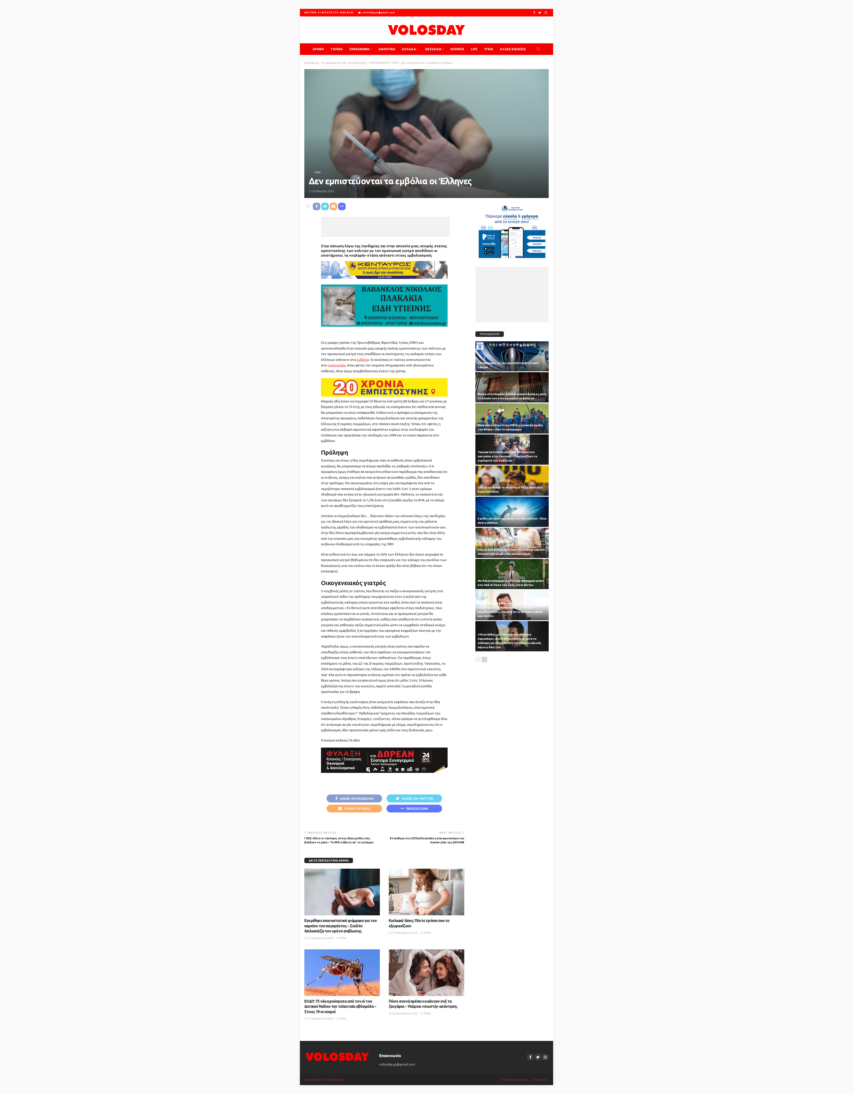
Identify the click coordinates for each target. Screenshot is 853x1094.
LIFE (474, 49)
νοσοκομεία (336, 365)
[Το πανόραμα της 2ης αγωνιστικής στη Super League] (512, 356)
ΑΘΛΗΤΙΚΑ (387, 49)
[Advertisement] (385, 227)
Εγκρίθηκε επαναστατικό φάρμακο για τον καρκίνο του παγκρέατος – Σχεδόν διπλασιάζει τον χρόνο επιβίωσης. (340, 925)
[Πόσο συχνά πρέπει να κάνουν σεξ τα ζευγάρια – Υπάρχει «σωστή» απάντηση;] (426, 972)
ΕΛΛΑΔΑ (409, 49)
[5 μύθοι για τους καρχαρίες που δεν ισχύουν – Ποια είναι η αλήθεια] (512, 512)
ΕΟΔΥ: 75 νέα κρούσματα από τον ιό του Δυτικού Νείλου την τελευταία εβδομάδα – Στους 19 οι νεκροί (340, 1006)
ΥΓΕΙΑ (488, 49)
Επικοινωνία (541, 1079)
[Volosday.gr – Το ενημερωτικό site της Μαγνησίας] (337, 1056)
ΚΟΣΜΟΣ (457, 49)
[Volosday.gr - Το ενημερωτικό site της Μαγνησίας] (426, 30)
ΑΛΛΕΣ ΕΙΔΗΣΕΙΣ (513, 49)
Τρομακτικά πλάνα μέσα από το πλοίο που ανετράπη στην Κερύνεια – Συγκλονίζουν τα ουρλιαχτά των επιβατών (507, 456)
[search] (538, 49)
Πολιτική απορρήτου (514, 1079)
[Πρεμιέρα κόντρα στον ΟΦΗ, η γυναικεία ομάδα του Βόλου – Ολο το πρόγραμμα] (512, 418)
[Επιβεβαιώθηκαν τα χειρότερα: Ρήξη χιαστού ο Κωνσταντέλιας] (512, 481)
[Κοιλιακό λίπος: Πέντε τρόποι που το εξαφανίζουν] (426, 892)
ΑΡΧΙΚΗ (318, 49)
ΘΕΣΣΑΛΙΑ (433, 49)
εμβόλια (363, 360)
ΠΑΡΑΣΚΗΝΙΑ (359, 49)
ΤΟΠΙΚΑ (337, 49)
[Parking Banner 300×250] (512, 230)
